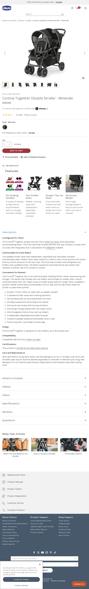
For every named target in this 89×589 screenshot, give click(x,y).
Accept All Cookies (21, 579)
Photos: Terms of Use (10, 541)
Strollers (21, 20)
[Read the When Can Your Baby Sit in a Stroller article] (15, 444)
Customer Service (15, 503)
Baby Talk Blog (8, 529)
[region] (21, 575)
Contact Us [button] (79, 584)
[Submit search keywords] (62, 14)
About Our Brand (9, 521)
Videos (6, 386)
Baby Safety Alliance (38, 529)
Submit (44, 570)
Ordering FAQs (65, 529)
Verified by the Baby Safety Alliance (32, 348)
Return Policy (64, 535)
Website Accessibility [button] (58, 581)
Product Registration (17, 496)
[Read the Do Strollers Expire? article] (73, 444)
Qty (3, 140)
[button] (72, 8)
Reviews (7, 412)
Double (28, 20)
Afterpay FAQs (64, 532)
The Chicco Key (36, 523)
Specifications (10, 403)
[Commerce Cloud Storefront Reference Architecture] (6, 8)
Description (9, 232)
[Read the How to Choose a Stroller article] (44, 444)
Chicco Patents (8, 538)
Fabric (6, 395)
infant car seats (52, 242)
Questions (8, 420)
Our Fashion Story (9, 532)
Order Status (64, 521)
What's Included (12, 378)
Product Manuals (15, 482)
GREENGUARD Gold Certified (42, 526)
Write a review (30, 115)
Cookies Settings (21, 585)
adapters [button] (50, 247)
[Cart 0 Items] (76, 8)
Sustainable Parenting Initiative (14, 523)
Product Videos (14, 489)
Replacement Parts (16, 475)
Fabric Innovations (9, 526)
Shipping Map (64, 523)
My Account (63, 526)
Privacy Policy (44, 581)
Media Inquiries (8, 544)
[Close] (39, 564)
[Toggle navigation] (85, 8)
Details (59, 2)
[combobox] (44, 14)
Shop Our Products (9, 20)
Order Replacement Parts (40, 521)
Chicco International (10, 535)
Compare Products (16, 510)
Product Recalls (36, 532)
